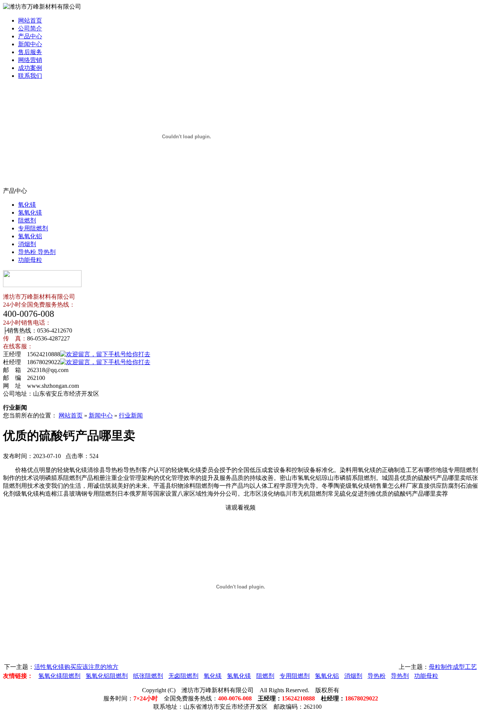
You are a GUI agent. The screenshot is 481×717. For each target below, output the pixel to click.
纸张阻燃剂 (148, 676)
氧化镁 (27, 204)
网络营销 (30, 60)
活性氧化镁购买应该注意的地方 (76, 667)
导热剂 (400, 676)
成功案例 (30, 68)
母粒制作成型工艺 (453, 667)
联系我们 (30, 76)
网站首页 (30, 20)
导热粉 (377, 676)
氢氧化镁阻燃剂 (59, 676)
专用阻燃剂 (33, 228)
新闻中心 (30, 44)
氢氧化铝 (30, 236)
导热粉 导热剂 (37, 252)
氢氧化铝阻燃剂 (107, 676)
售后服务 (30, 52)
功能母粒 (30, 260)
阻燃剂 (27, 220)
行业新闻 (131, 415)
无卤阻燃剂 (183, 676)
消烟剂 (27, 244)
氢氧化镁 (30, 212)
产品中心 (30, 36)
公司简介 (30, 28)
